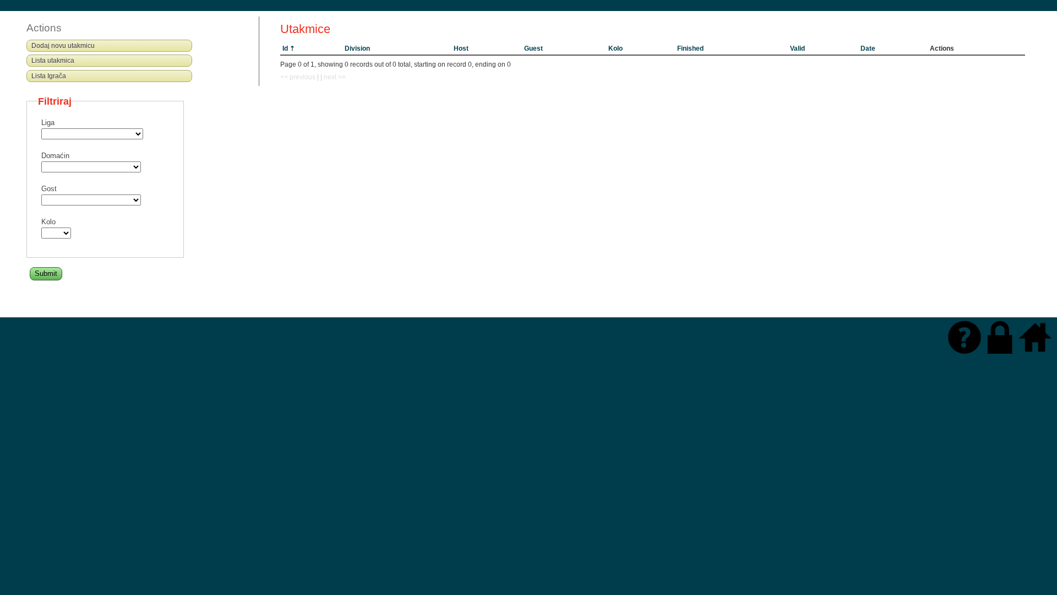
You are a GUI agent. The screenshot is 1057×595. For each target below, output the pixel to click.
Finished (690, 48)
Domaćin (55, 156)
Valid (797, 48)
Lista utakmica (52, 60)
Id (285, 48)
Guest (533, 48)
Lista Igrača (48, 76)
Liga (48, 123)
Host (461, 48)
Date (867, 48)
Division (357, 48)
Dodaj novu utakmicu (63, 45)
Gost (49, 189)
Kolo (615, 48)
